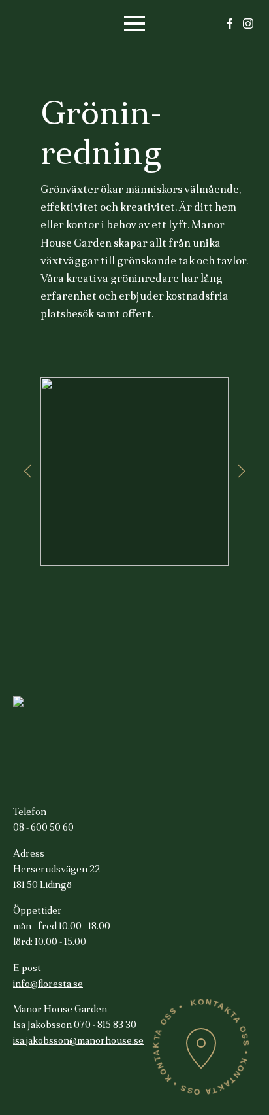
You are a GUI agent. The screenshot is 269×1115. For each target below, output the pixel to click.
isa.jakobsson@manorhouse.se (78, 1041)
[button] (27, 471)
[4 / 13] (134, 471)
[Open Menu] (134, 23)
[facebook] (230, 23)
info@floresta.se (48, 984)
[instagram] (248, 23)
